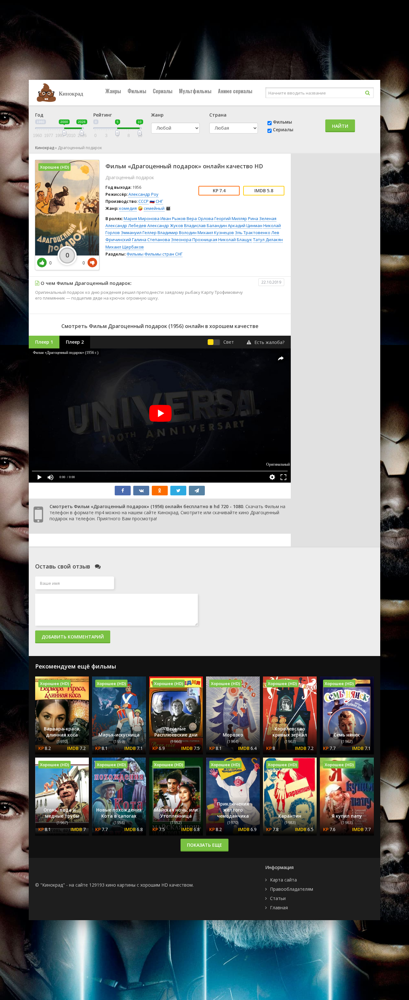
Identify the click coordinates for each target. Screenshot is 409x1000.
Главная (279, 908)
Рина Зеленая (262, 218)
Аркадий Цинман (245, 225)
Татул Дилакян (268, 239)
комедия (128, 208)
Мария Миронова (141, 218)
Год (39, 115)
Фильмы (136, 91)
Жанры (113, 91)
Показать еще (204, 845)
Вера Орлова (200, 218)
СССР (143, 201)
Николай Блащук (235, 239)
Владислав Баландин (205, 225)
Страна (218, 115)
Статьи (278, 898)
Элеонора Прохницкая (194, 239)
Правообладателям (291, 889)
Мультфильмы (195, 91)
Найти (340, 126)
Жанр (157, 115)
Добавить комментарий (73, 637)
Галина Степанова (151, 239)
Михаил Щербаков (124, 247)
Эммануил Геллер (139, 232)
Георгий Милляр (230, 218)
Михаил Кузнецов (215, 232)
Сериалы (163, 91)
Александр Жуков (165, 225)
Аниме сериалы (235, 91)
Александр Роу (143, 194)
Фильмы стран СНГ (163, 254)
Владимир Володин (177, 232)
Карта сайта (283, 880)
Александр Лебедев (125, 225)
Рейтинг (102, 115)
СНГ (159, 201)
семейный (154, 208)
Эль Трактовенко (252, 232)
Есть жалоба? (269, 342)
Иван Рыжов (173, 218)
